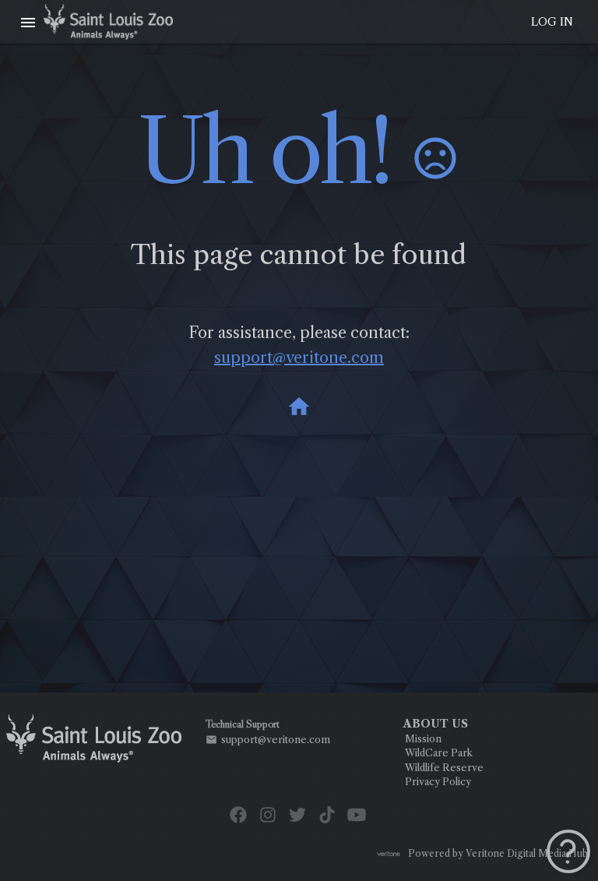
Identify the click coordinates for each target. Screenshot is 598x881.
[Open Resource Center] (568, 851)
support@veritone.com (299, 357)
